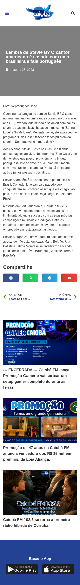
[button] (7, 13)
